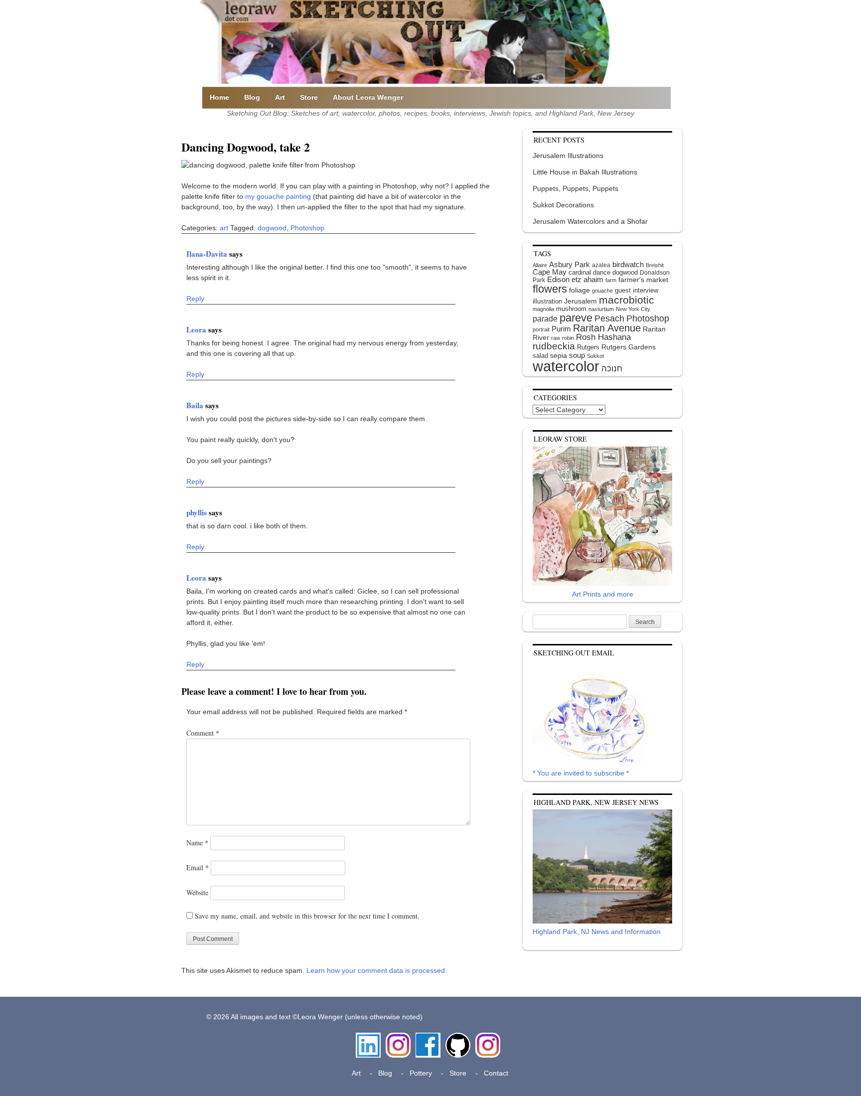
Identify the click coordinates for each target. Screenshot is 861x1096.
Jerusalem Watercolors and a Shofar (590, 221)
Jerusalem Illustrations (568, 155)
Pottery (421, 1073)
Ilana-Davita (207, 253)
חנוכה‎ (611, 368)
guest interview (636, 290)
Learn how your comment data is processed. (376, 970)
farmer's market (643, 280)
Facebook (428, 1038)
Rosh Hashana (603, 337)
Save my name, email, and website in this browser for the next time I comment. (307, 916)
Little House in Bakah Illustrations (585, 172)
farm (610, 280)
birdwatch (628, 264)
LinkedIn (368, 1038)
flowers (550, 289)
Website (197, 892)
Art (280, 97)
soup (577, 355)
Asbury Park (569, 264)
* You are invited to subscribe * (581, 773)
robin (568, 338)
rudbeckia (554, 345)
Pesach (609, 318)
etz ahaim (587, 280)
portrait (541, 329)
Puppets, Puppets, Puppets (575, 188)
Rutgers (588, 347)
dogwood (272, 228)
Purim (561, 328)
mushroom (571, 309)
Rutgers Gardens (628, 347)
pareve (576, 318)
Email (197, 867)
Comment (202, 733)
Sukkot (595, 356)
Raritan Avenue (607, 327)
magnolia (543, 309)
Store (309, 97)
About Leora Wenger (368, 97)
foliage (579, 290)
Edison (558, 279)
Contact (496, 1073)
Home (219, 97)
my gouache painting (278, 196)
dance (601, 272)
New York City (633, 309)
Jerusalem (580, 301)
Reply (195, 299)
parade (545, 318)
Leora (197, 329)
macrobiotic (626, 300)
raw (555, 338)
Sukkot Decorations (563, 205)
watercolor (566, 366)
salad (540, 355)
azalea (601, 265)
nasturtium (601, 309)
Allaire (540, 265)
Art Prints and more (602, 594)
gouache (602, 291)
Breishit (655, 265)
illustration (547, 301)
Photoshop (307, 228)
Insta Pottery (486, 1043)
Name (197, 842)
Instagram (398, 1038)
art (224, 228)
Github (455, 1038)
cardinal (580, 272)
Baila (195, 405)
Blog (252, 97)
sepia (558, 355)
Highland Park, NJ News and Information (597, 932)
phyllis (197, 512)
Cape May (550, 272)
